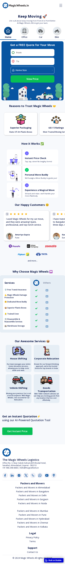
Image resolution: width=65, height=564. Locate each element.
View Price (32, 79)
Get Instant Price (17, 431)
